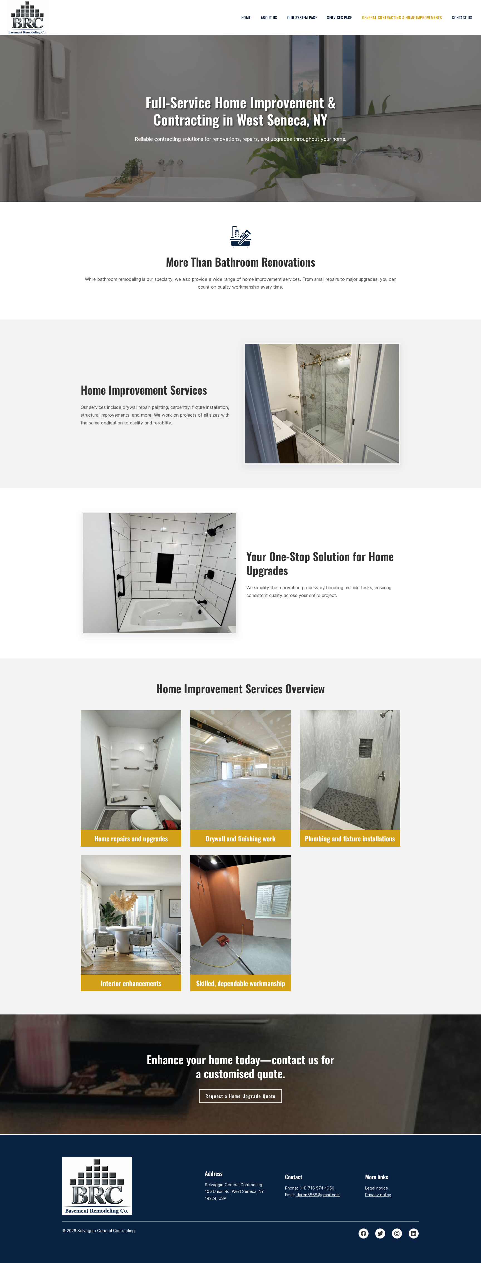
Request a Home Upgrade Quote (240, 1096)
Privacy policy (378, 1194)
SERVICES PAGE (339, 17)
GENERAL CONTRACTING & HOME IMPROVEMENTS (402, 17)
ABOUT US (269, 17)
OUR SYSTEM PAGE (302, 17)
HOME (246, 17)
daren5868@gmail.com (318, 1194)
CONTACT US (462, 17)
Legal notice (376, 1188)
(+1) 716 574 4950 (316, 1188)
